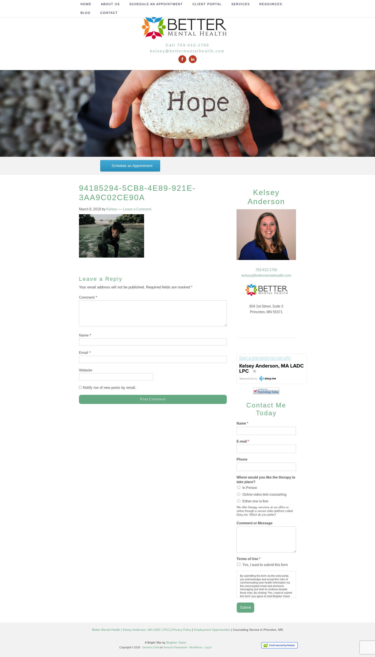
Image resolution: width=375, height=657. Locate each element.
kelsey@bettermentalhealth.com (187, 51)
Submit (245, 607)
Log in (208, 647)
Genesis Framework (175, 647)
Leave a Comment (137, 209)
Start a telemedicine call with (265, 358)
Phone (242, 459)
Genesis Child (150, 647)
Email (85, 353)
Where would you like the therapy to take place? (266, 480)
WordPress (195, 647)
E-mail (243, 441)
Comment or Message (255, 523)
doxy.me (270, 378)
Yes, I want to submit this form (265, 565)
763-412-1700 (266, 270)
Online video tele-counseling (264, 494)
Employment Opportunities (212, 629)
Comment (88, 297)
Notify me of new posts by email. (109, 388)
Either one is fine (255, 501)
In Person (249, 488)
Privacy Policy (181, 629)
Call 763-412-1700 (187, 45)
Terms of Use (248, 559)
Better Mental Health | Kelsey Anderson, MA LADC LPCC (131, 629)
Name (85, 335)
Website (85, 370)
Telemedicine (246, 379)
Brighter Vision (176, 642)
